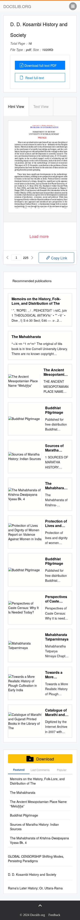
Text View (41, 106)
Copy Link (58, 257)
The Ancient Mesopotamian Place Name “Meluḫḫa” (56, 372)
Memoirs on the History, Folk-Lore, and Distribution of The (36, 301)
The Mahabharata (26, 336)
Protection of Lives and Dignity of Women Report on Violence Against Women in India (56, 523)
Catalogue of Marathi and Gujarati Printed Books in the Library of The (56, 712)
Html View (16, 106)
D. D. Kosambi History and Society (32, 874)
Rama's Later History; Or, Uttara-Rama (35, 888)
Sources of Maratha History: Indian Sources (54, 447)
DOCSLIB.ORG (17, 6)
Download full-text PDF (40, 65)
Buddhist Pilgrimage (54, 410)
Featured (18, 770)
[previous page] (7, 258)
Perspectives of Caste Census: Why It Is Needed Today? (56, 598)
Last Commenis (40, 770)
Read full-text (34, 78)
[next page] (32, 258)
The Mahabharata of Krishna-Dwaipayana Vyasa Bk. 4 (56, 485)
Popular (61, 770)
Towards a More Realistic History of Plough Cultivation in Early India (56, 674)
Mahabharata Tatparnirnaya (56, 636)
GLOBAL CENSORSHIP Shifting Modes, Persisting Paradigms (36, 858)
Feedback (54, 915)
